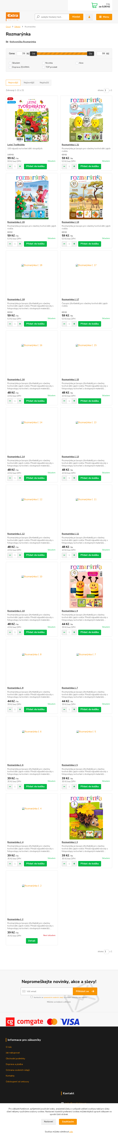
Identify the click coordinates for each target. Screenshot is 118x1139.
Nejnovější (13, 82)
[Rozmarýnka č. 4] (31, 817)
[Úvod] (19, 17)
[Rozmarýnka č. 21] (86, 119)
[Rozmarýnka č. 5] (86, 740)
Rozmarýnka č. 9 (70, 611)
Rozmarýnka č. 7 (70, 688)
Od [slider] (33, 53)
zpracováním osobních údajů (53, 997)
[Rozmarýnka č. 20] (31, 197)
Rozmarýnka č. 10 (16, 611)
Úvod (8, 27)
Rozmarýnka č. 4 (15, 842)
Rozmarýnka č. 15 (70, 379)
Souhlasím (68, 1121)
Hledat (76, 16)
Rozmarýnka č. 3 (70, 842)
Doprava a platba (14, 1064)
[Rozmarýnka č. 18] (31, 274)
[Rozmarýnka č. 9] (86, 586)
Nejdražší (44, 82)
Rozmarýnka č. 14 (16, 456)
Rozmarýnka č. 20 (16, 222)
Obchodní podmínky (15, 1058)
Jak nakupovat (13, 1052)
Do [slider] (90, 53)
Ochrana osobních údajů (18, 1070)
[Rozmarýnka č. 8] (31, 662)
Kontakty (10, 1075)
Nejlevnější (29, 82)
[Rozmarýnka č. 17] (86, 274)
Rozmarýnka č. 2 (15, 919)
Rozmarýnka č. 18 (16, 299)
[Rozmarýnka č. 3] (86, 817)
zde (71, 1131)
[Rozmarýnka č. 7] (86, 662)
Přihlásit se (82, 991)
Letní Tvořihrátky (16, 144)
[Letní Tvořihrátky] (31, 119)
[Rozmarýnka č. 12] (31, 508)
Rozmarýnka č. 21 (70, 144)
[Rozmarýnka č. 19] (86, 197)
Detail (31, 940)
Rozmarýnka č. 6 (15, 765)
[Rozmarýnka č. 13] (86, 431)
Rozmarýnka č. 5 (70, 765)
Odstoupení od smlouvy (17, 1081)
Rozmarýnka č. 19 (70, 222)
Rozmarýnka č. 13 (70, 456)
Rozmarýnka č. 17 (70, 299)
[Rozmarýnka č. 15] (86, 354)
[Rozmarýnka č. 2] (31, 894)
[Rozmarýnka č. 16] (31, 354)
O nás (9, 1047)
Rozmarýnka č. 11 (70, 533)
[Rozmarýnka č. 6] (31, 740)
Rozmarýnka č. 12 (16, 533)
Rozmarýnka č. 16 (16, 379)
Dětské (17, 27)
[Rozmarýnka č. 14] (31, 431)
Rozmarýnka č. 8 (15, 688)
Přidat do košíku (35, 166)
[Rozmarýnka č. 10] (31, 586)
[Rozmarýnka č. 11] (86, 508)
